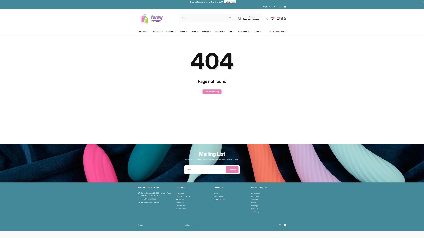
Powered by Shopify (280, 234)
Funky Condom (271, 234)
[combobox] (206, 18)
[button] (281, 18)
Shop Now (230, 2)
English (265, 6)
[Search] (230, 18)
